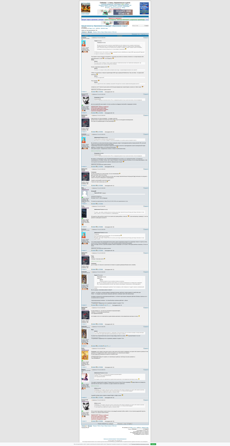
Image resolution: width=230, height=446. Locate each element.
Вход (124, 7)
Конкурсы (120, 6)
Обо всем (114, 31)
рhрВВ (113, 440)
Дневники (127, 4)
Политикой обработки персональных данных (140, 444)
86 (102, 28)
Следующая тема (144, 34)
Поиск (103, 6)
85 (101, 28)
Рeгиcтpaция (126, 6)
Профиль (108, 7)
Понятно (153, 444)
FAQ (130, 5)
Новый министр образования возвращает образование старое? (104, 26)
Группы (115, 6)
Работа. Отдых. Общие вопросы (104, 31)
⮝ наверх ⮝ (84, 91)
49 (96, 28)
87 (104, 28)
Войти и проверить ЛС (116, 7)
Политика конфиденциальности (121, 438)
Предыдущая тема (136, 34)
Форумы (95, 31)
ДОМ (122, 4)
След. (106, 28)
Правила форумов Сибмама (115, 8)
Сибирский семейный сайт (107, 4)
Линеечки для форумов (123, 5)
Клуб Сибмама (117, 4)
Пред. (91, 28)
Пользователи (109, 6)
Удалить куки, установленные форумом (110, 438)
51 (99, 28)
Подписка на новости (103, 5)
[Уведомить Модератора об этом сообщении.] (147, 37)
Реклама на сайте (113, 5)
